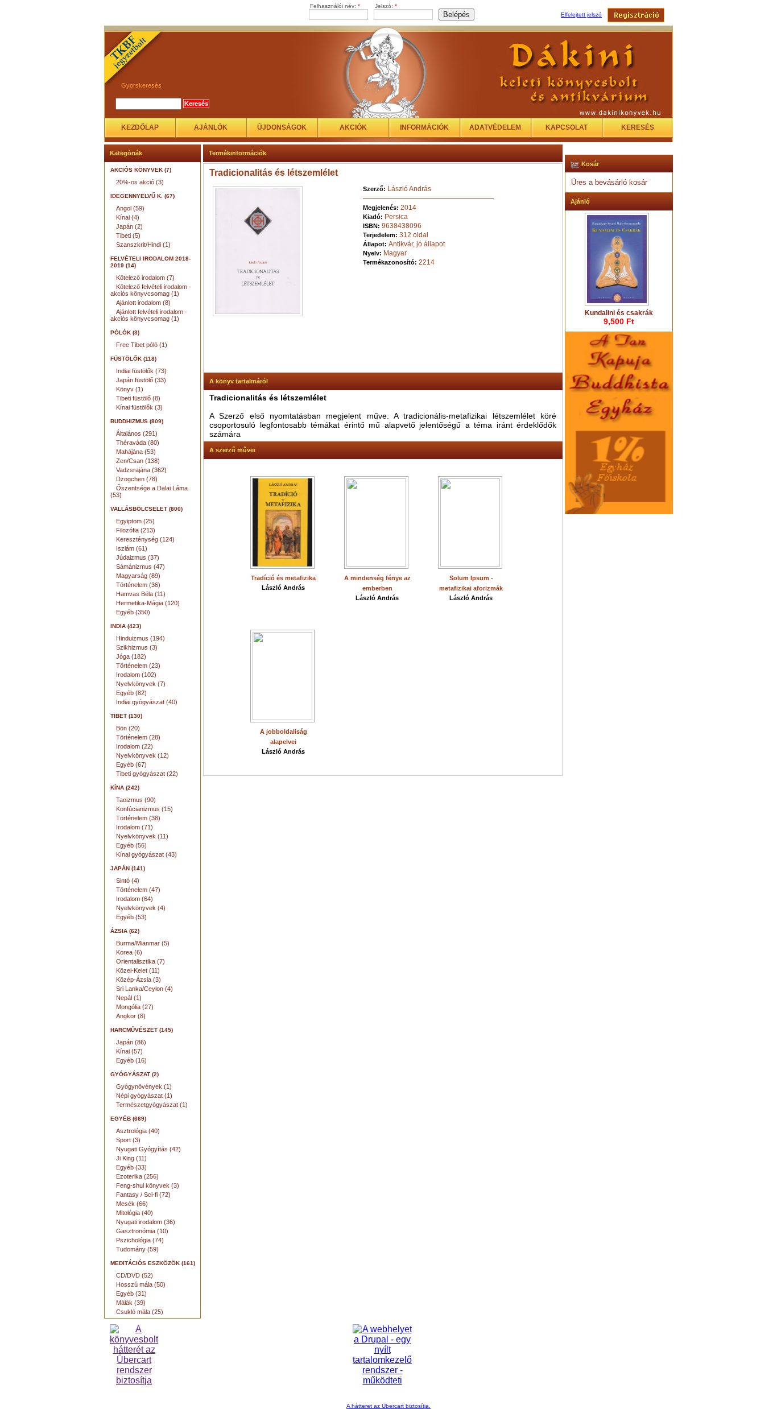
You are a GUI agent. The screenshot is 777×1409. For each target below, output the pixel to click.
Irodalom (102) (136, 674)
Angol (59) (130, 208)
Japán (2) (129, 226)
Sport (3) (128, 1140)
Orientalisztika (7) (140, 961)
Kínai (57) (129, 1051)
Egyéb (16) (131, 1060)
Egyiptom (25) (135, 521)
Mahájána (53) (136, 451)
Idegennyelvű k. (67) (142, 196)
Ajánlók (211, 127)
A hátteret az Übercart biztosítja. (388, 1406)
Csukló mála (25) (139, 1311)
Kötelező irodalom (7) (145, 277)
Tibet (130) (126, 716)
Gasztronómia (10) (142, 1231)
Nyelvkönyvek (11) (142, 836)
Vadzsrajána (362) (141, 469)
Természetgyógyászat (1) (152, 1104)
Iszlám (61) (131, 548)
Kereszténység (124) (145, 539)
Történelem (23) (138, 665)
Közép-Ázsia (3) (138, 979)
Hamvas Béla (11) (141, 593)
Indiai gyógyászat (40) (146, 702)
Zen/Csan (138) (138, 460)
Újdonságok (282, 127)
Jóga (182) (131, 656)
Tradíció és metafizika (283, 578)
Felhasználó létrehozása (635, 15)
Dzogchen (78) (137, 479)
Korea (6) (129, 952)
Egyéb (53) (131, 917)
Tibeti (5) (128, 235)
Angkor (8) (131, 1016)
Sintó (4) (127, 880)
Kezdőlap (140, 127)
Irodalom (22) (134, 746)
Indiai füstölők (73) (141, 370)
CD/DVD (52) (134, 1275)
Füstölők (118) (133, 359)
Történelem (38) (138, 818)
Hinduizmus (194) (140, 638)
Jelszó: (386, 6)
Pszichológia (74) (140, 1240)
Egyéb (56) (131, 845)
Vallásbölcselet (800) (146, 509)
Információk (424, 127)
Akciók (353, 127)
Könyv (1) (129, 389)
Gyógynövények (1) (144, 1086)
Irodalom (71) (134, 827)
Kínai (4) (127, 217)
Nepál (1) (129, 997)
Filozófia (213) (135, 530)
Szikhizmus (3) (137, 647)
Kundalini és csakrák (619, 313)
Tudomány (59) (137, 1249)
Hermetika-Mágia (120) (148, 603)
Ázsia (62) (124, 931)
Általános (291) (137, 433)
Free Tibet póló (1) (141, 344)
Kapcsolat (566, 127)
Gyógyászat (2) (134, 1074)
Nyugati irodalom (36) (145, 1221)
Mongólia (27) (135, 1006)
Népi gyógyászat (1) (144, 1095)
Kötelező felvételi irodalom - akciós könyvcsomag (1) (150, 290)
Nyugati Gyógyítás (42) (148, 1149)
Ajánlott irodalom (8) (143, 302)
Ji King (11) (131, 1158)
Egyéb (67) (131, 764)
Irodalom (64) (134, 898)
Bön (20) (128, 728)
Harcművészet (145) (141, 1030)
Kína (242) (124, 787)
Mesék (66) (132, 1203)
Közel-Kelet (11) (138, 970)
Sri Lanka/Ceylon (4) (144, 988)
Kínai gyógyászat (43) (146, 854)
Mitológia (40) (134, 1212)
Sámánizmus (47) (140, 566)
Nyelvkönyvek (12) (142, 755)
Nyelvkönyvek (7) (141, 683)
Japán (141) (127, 868)
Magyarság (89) (138, 575)
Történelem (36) (138, 584)
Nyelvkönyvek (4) (141, 907)
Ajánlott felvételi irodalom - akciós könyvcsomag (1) (148, 315)
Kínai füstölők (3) (139, 407)
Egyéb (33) (131, 1167)
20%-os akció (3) (140, 182)
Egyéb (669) (128, 1118)
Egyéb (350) (133, 612)
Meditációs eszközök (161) (152, 1263)
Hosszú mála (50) (141, 1284)
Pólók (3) (124, 332)
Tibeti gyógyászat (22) (147, 773)
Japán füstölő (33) (141, 380)
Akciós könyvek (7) (140, 170)
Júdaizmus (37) (137, 557)
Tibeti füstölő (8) (138, 398)
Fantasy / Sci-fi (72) (143, 1194)
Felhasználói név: (335, 6)
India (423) (125, 626)
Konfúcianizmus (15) (144, 808)
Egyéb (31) (131, 1293)
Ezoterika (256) (137, 1176)
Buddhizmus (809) (136, 421)
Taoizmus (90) (136, 799)
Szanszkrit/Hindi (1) (143, 244)
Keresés (637, 127)
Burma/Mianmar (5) (143, 943)
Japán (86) (131, 1042)
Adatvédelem (495, 127)
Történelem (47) (138, 889)
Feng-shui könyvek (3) (147, 1185)
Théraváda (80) (137, 442)
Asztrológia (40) (138, 1130)
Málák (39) (131, 1302)
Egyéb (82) (131, 692)
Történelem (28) (138, 737)
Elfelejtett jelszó (581, 14)
